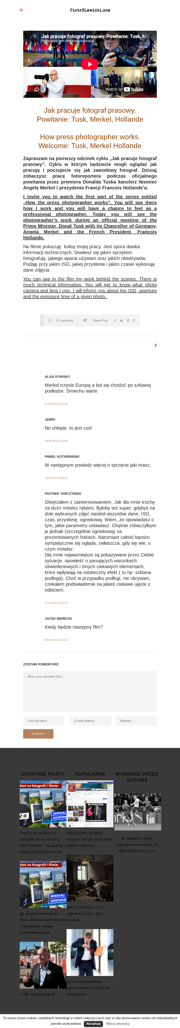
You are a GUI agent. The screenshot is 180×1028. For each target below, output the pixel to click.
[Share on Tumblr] (128, 320)
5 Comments (65, 320)
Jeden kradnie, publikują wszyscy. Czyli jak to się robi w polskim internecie (89, 839)
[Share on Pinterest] (134, 320)
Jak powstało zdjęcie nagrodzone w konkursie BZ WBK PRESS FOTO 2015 (137, 844)
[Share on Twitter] (121, 320)
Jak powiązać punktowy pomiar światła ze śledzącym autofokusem (88, 987)
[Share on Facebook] (115, 320)
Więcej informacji (117, 1023)
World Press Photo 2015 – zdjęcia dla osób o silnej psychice (86, 913)
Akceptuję (93, 1023)
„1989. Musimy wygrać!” (38, 994)
